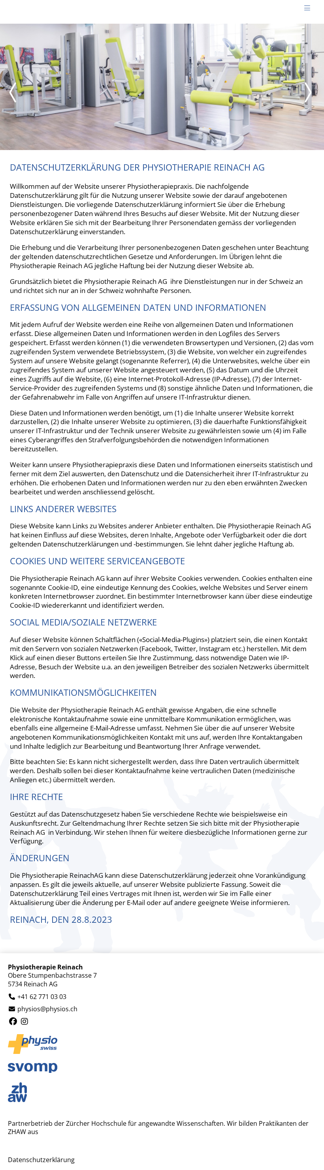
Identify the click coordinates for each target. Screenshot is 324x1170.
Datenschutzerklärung (41, 1160)
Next (308, 92)
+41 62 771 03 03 (41, 997)
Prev (16, 92)
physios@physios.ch (47, 1009)
